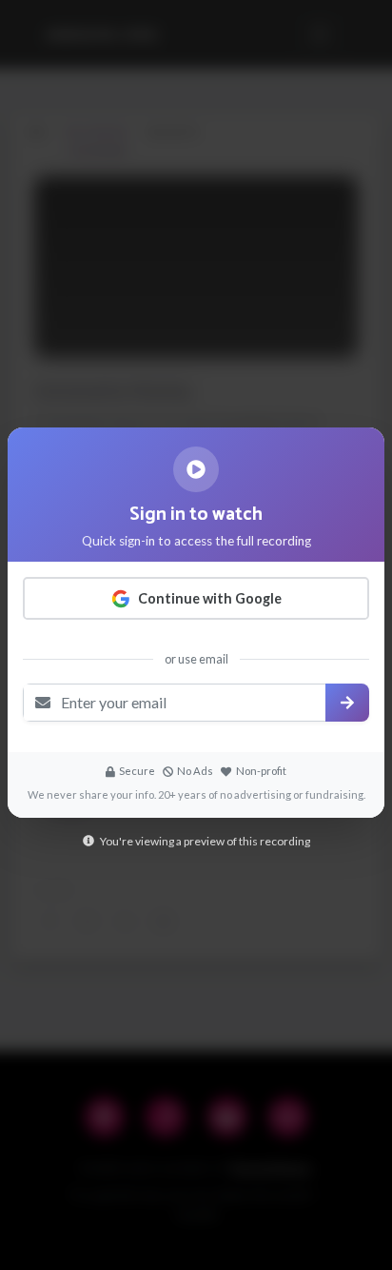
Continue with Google (210, 598)
